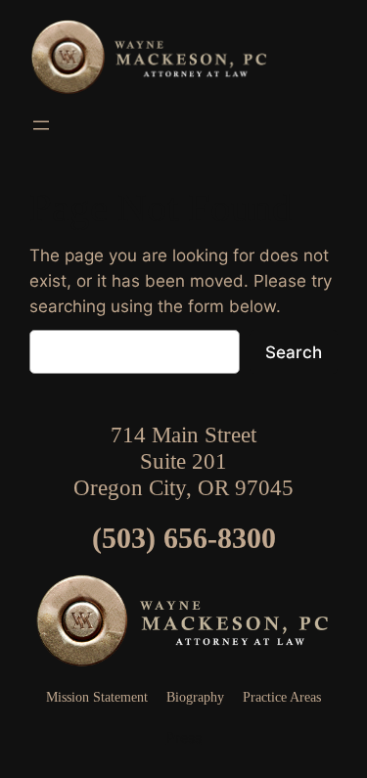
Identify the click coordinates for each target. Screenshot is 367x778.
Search (293, 352)
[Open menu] (41, 125)
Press (184, 737)
